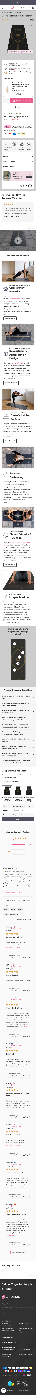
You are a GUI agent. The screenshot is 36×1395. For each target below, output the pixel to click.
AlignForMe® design (17, 363)
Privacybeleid (10, 1390)
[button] (30, 52)
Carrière (21, 1333)
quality (13, 909)
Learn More (9, 318)
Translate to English (14, 947)
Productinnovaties (6, 1326)
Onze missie (5, 1323)
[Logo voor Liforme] (18, 7)
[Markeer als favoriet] (6, 100)
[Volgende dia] (32, 226)
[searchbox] (10, 900)
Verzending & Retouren (8, 1349)
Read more (23, 1027)
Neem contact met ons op (25, 1352)
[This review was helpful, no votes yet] (24, 957)
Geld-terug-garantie (7, 1352)
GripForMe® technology (17, 299)
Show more (14, 914)
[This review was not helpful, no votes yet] (27, 957)
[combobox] (25, 919)
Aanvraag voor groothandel (25, 1354)
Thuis (3, 12)
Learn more (28, 127)
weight (6, 909)
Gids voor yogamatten (24, 1349)
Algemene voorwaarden (23, 1390)
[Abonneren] (31, 1313)
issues (6, 914)
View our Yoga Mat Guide (11, 782)
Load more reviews (18, 1252)
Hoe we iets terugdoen (7, 1328)
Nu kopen (18, 107)
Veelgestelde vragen (7, 1354)
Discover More (10, 383)
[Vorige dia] (28, 226)
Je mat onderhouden (7, 1356)
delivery (20, 909)
